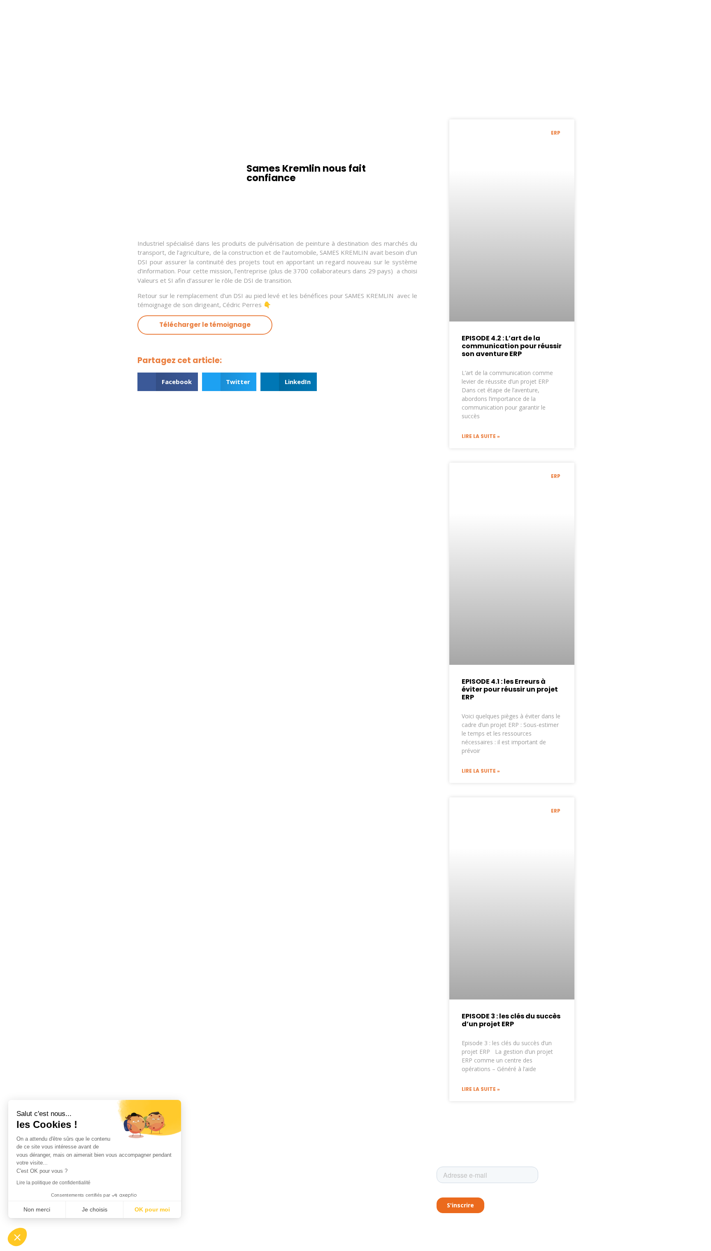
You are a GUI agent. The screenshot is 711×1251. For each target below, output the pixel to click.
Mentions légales (303, 1181)
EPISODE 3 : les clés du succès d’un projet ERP (511, 1020)
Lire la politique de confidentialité (53, 1183)
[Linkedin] (139, 1222)
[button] (167, 382)
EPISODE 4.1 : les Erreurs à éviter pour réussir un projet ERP (510, 689)
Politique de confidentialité (315, 1194)
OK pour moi (152, 1209)
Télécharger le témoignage (205, 324)
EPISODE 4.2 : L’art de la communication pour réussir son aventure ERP (512, 346)
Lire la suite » (481, 436)
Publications (298, 1167)
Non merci (36, 1209)
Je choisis (94, 1209)
